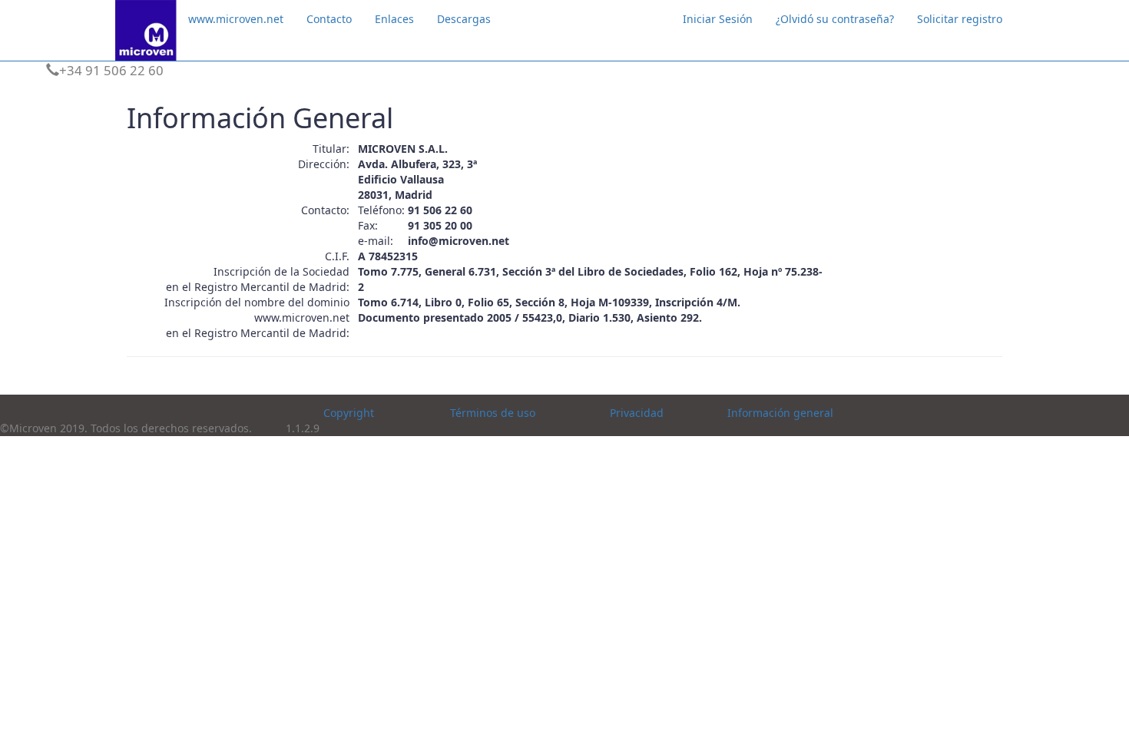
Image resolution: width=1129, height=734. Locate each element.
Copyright (348, 412)
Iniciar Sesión (718, 19)
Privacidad (637, 412)
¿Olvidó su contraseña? (835, 19)
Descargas (464, 19)
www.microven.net (235, 19)
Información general (780, 412)
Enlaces (394, 19)
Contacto (329, 19)
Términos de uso (492, 412)
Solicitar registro (959, 19)
